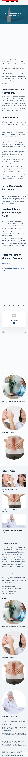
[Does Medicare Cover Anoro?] (14, 418)
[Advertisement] (14, 41)
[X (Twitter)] (9, 305)
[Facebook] (4, 305)
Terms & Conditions (11, 723)
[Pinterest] (14, 305)
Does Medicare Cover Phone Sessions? (12, 530)
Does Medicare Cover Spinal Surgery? (10, 461)
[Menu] (25, 2)
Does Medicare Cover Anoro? (8, 432)
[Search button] (25, 338)
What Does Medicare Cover (8, 586)
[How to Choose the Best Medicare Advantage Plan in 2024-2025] (14, 387)
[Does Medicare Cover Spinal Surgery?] (14, 447)
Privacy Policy (20, 723)
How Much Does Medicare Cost (9, 593)
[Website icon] (14, 323)
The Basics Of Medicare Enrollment (10, 591)
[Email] (23, 305)
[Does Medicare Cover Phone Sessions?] (14, 521)
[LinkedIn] (18, 305)
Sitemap (3, 724)
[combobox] (13, 338)
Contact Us (8, 724)
